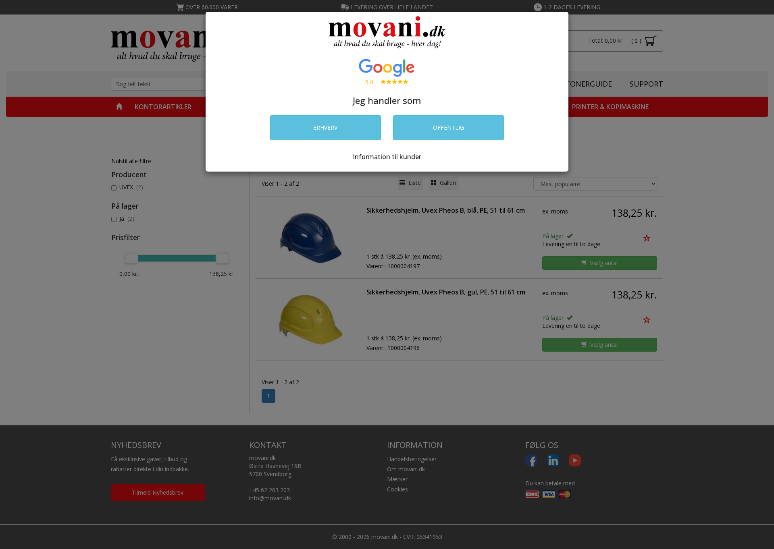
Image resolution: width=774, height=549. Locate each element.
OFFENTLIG (448, 127)
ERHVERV (325, 127)
